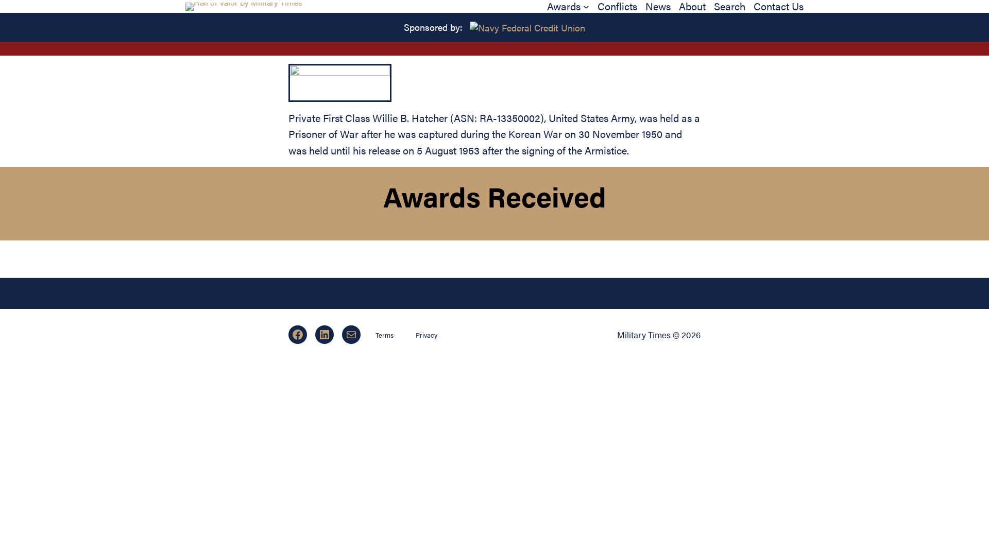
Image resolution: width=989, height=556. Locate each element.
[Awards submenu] (586, 7)
